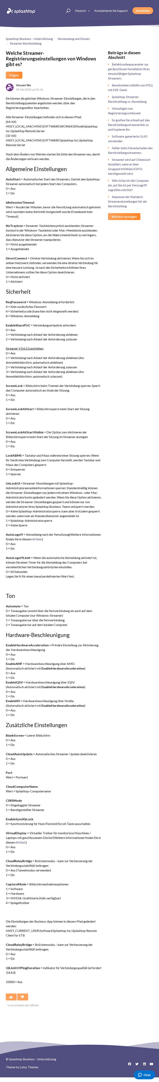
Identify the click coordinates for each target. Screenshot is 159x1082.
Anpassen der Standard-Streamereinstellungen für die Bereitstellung (127, 201)
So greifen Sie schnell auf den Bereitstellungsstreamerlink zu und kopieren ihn (129, 124)
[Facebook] (128, 1065)
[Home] (21, 11)
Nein (22, 996)
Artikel (36, 539)
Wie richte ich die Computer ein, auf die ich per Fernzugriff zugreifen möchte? (128, 185)
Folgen (14, 75)
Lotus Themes (29, 1067)
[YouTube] (150, 1065)
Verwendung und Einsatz (74, 38)
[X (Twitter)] (135, 1065)
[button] (66, 10)
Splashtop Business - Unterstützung (29, 38)
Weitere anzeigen (124, 216)
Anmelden (143, 10)
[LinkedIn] (143, 1065)
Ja (11, 996)
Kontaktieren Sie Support (111, 10)
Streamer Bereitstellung (25, 43)
